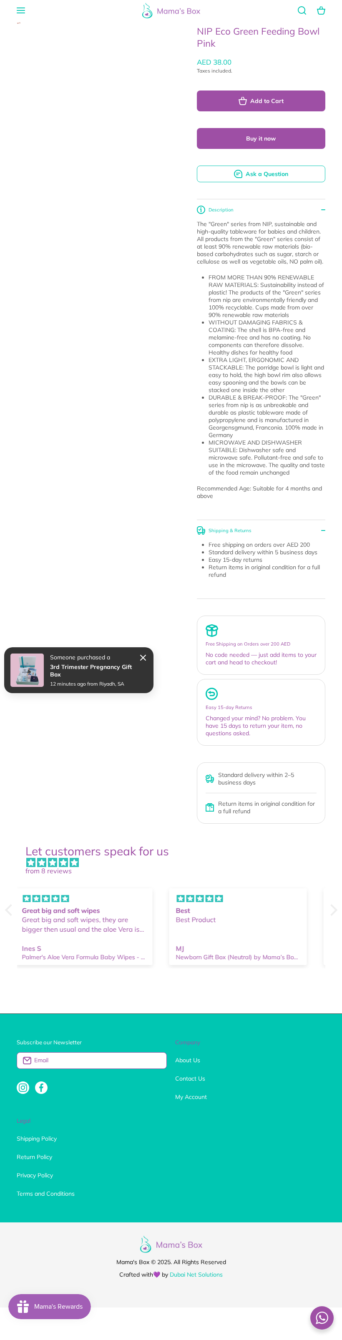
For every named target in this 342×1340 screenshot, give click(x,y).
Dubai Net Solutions (196, 1274)
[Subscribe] (156, 1060)
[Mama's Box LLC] (171, 10)
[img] (175, 862)
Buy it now (261, 138)
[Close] (143, 657)
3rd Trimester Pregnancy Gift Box (91, 670)
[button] (321, 10)
